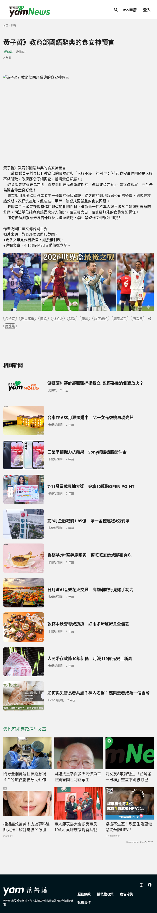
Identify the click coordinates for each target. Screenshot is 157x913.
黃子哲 (10, 318)
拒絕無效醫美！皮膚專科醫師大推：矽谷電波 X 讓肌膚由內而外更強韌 (26, 827)
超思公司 (120, 318)
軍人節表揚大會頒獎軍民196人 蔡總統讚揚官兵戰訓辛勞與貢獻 (77, 827)
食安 (72, 318)
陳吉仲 (137, 318)
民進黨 (10, 326)
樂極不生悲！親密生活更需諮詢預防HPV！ (128, 827)
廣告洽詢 (126, 894)
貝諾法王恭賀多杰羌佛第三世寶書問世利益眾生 (77, 776)
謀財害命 (100, 318)
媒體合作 (84, 902)
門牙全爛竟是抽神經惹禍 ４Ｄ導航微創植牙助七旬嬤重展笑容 (26, 777)
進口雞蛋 (27, 318)
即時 (13, 25)
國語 (43, 318)
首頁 (5, 25)
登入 (146, 9)
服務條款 (84, 894)
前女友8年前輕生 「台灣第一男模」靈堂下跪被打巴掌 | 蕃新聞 (128, 777)
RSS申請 (130, 9)
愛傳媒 (8, 52)
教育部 (58, 318)
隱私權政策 (105, 894)
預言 (85, 318)
